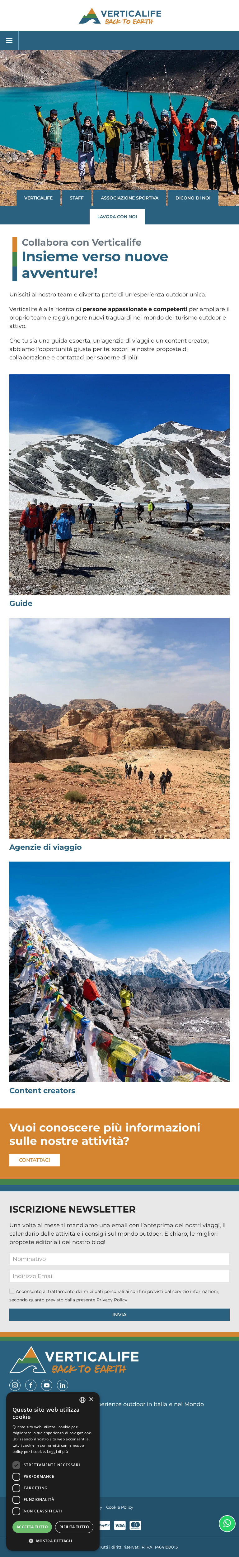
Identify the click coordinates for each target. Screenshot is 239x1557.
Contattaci (34, 1160)
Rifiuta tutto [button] (74, 1527)
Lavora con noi (117, 216)
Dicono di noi (193, 198)
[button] (9, 40)
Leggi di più (57, 1451)
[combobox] (82, 1400)
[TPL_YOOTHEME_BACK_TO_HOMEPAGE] (119, 15)
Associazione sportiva (129, 198)
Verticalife (38, 198)
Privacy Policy (111, 1300)
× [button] (91, 1399)
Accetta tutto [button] (32, 1527)
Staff (77, 198)
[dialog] (53, 1471)
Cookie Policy (119, 1507)
